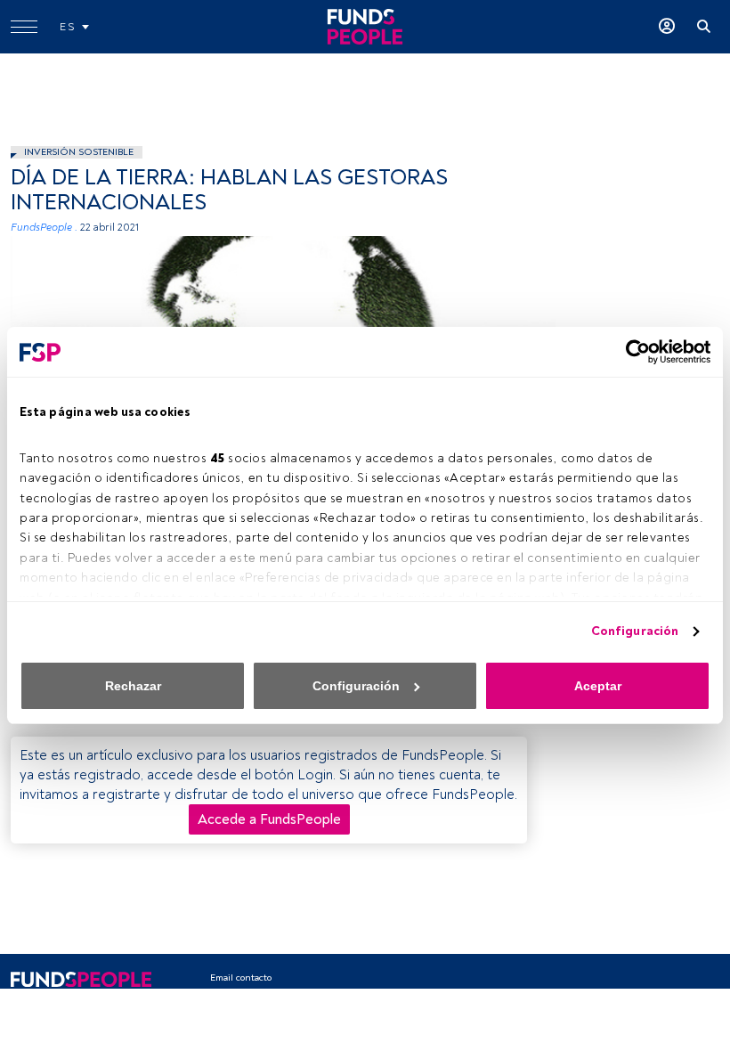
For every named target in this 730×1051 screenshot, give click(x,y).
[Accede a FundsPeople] (667, 27)
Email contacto (241, 977)
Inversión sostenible (79, 152)
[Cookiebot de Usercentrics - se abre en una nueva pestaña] (632, 351)
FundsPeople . (44, 227)
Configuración (634, 631)
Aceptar (597, 686)
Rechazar (133, 686)
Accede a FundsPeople (269, 819)
